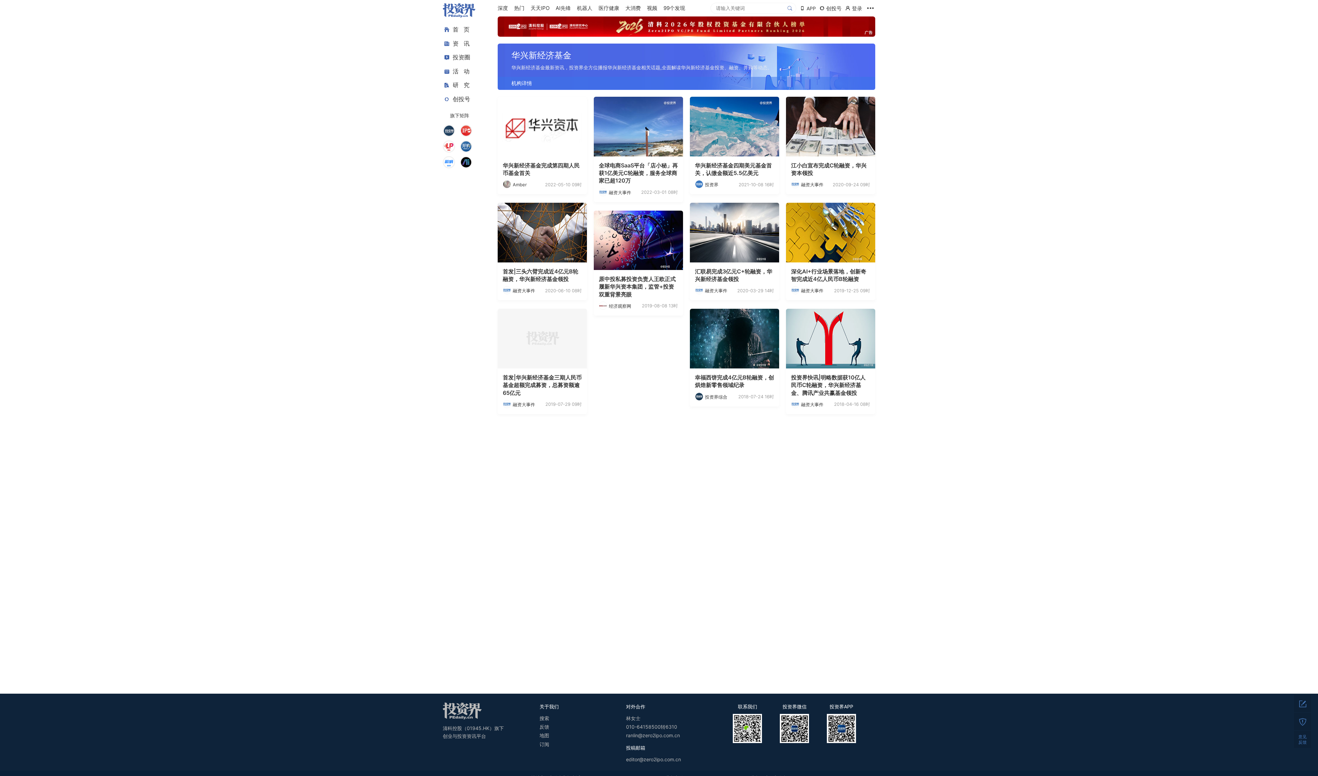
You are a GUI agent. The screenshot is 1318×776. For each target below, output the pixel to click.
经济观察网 (620, 306)
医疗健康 (609, 8)
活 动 (461, 71)
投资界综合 (716, 397)
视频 (652, 8)
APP (811, 8)
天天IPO (540, 8)
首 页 (461, 29)
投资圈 (461, 57)
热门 (519, 8)
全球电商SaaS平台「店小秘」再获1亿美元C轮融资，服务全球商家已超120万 (638, 173)
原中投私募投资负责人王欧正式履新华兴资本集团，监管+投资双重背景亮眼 (637, 286)
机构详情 (521, 83)
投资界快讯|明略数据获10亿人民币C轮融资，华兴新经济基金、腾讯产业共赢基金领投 (828, 385)
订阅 (544, 744)
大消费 (633, 8)
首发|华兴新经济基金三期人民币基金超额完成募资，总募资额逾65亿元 (542, 385)
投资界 (711, 184)
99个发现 (674, 8)
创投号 (461, 99)
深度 (503, 8)
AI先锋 (563, 8)
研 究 (461, 85)
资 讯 (461, 43)
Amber (520, 184)
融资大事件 (620, 192)
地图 (544, 735)
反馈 (544, 727)
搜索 (544, 718)
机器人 (584, 8)
